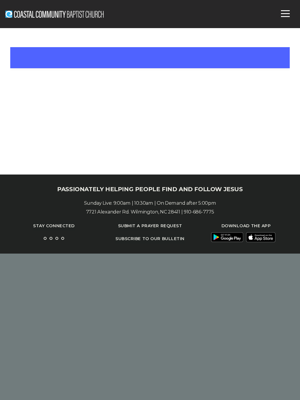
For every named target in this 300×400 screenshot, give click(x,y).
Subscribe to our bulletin (150, 238)
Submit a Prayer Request (150, 225)
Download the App (246, 225)
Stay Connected (54, 225)
